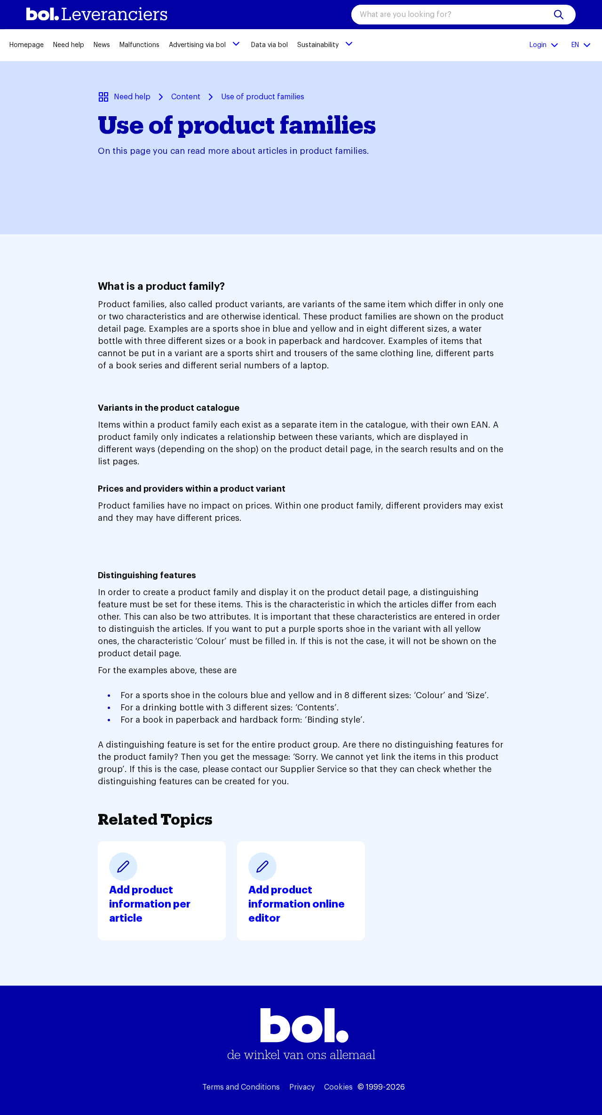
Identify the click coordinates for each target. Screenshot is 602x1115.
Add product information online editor (296, 904)
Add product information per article (149, 904)
